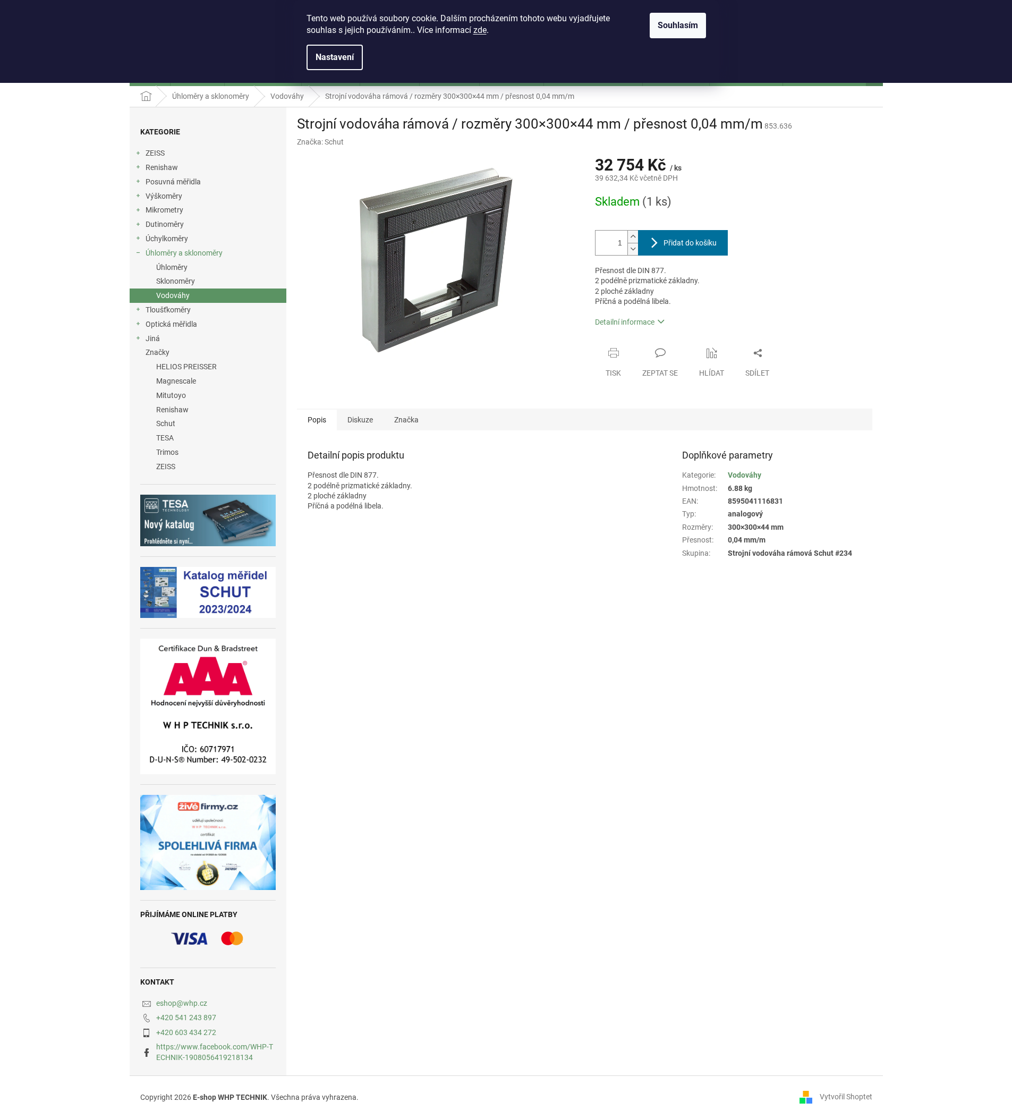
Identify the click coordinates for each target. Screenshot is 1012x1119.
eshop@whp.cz (181, 1003)
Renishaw (162, 167)
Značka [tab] (406, 420)
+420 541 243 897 (186, 1017)
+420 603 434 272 (186, 1032)
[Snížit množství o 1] (632, 249)
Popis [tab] (317, 420)
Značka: (320, 142)
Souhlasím (678, 25)
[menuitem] (208, 367)
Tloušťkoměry (168, 310)
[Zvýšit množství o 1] (632, 237)
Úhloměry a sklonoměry (184, 253)
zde (480, 30)
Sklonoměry (175, 281)
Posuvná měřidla (173, 181)
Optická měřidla (171, 324)
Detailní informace (624, 322)
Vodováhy (173, 295)
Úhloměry (172, 267)
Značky (157, 352)
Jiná (153, 338)
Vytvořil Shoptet (846, 1096)
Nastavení (335, 57)
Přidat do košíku (690, 243)
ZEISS (155, 153)
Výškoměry (164, 196)
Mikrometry (164, 210)
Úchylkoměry (167, 238)
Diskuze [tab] (360, 420)
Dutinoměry (165, 224)
